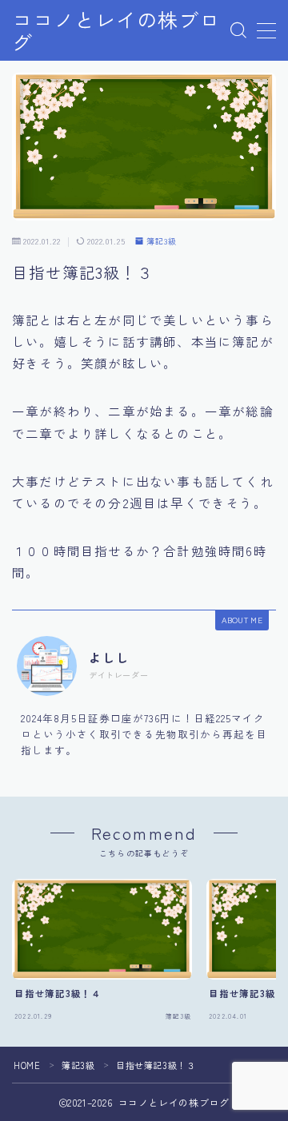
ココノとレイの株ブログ (116, 31)
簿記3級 (161, 241)
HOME (27, 1065)
